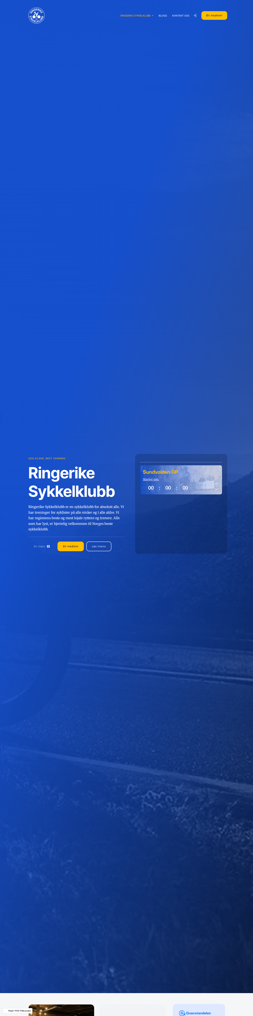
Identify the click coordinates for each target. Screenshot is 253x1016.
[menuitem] (137, 15)
